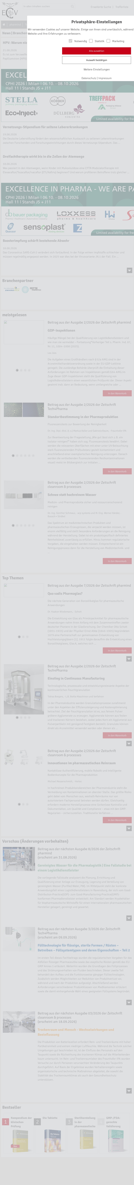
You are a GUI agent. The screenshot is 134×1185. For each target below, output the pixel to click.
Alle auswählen (96, 51)
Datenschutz (88, 78)
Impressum (105, 78)
